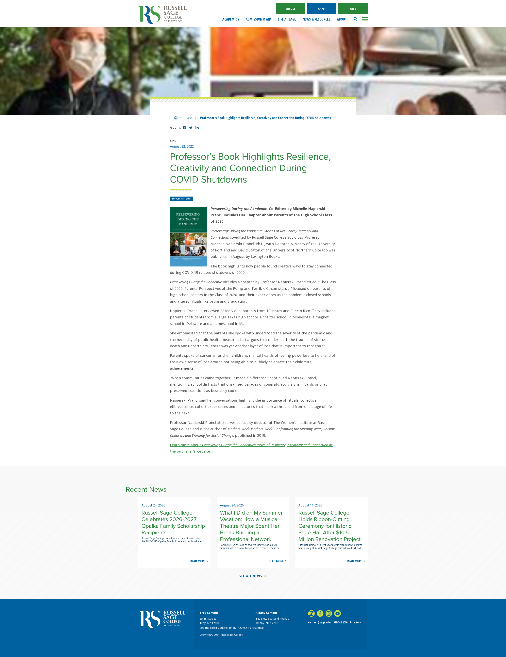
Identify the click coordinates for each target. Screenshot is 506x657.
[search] (355, 19)
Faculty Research (181, 198)
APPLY (322, 8)
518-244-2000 (340, 622)
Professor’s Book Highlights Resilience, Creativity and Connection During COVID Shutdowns (265, 117)
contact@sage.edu (319, 622)
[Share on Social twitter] (191, 128)
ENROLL (290, 8)
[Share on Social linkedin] (197, 129)
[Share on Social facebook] (185, 129)
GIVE (353, 8)
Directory (355, 622)
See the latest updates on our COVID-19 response (232, 628)
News (189, 117)
